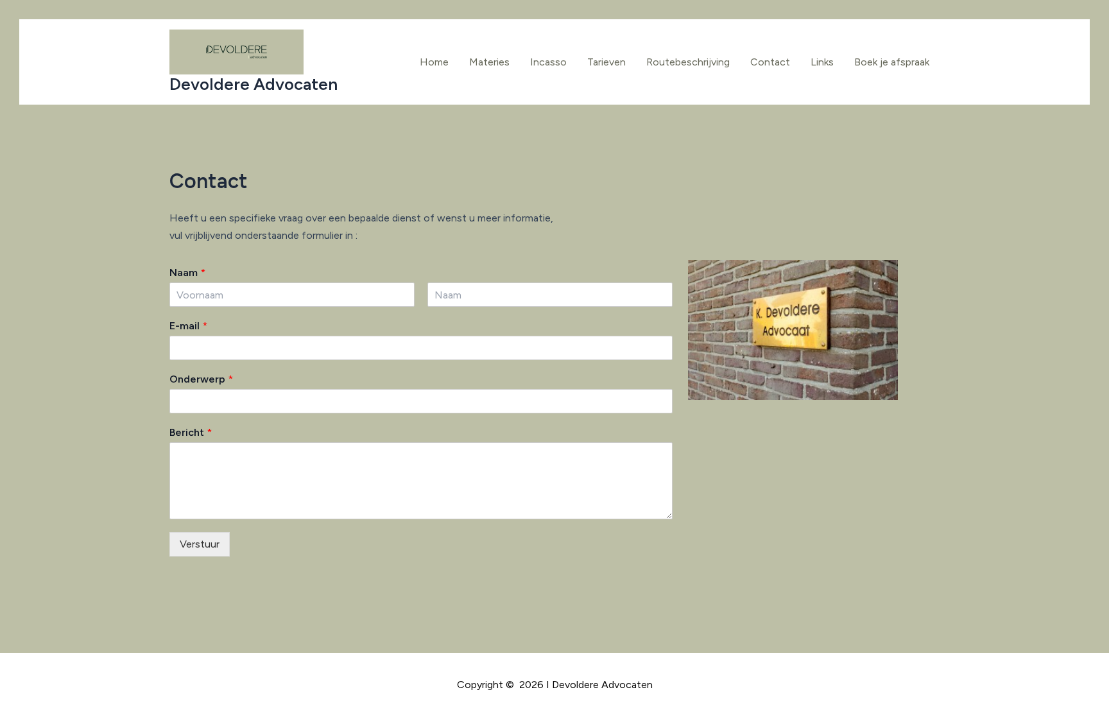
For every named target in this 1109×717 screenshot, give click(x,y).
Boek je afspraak (891, 62)
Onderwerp (201, 379)
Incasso (548, 62)
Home (434, 62)
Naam (187, 272)
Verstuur (199, 544)
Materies (489, 62)
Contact (770, 62)
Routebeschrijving (688, 62)
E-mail (188, 326)
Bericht (190, 432)
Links (822, 62)
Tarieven (606, 62)
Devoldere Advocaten (253, 84)
